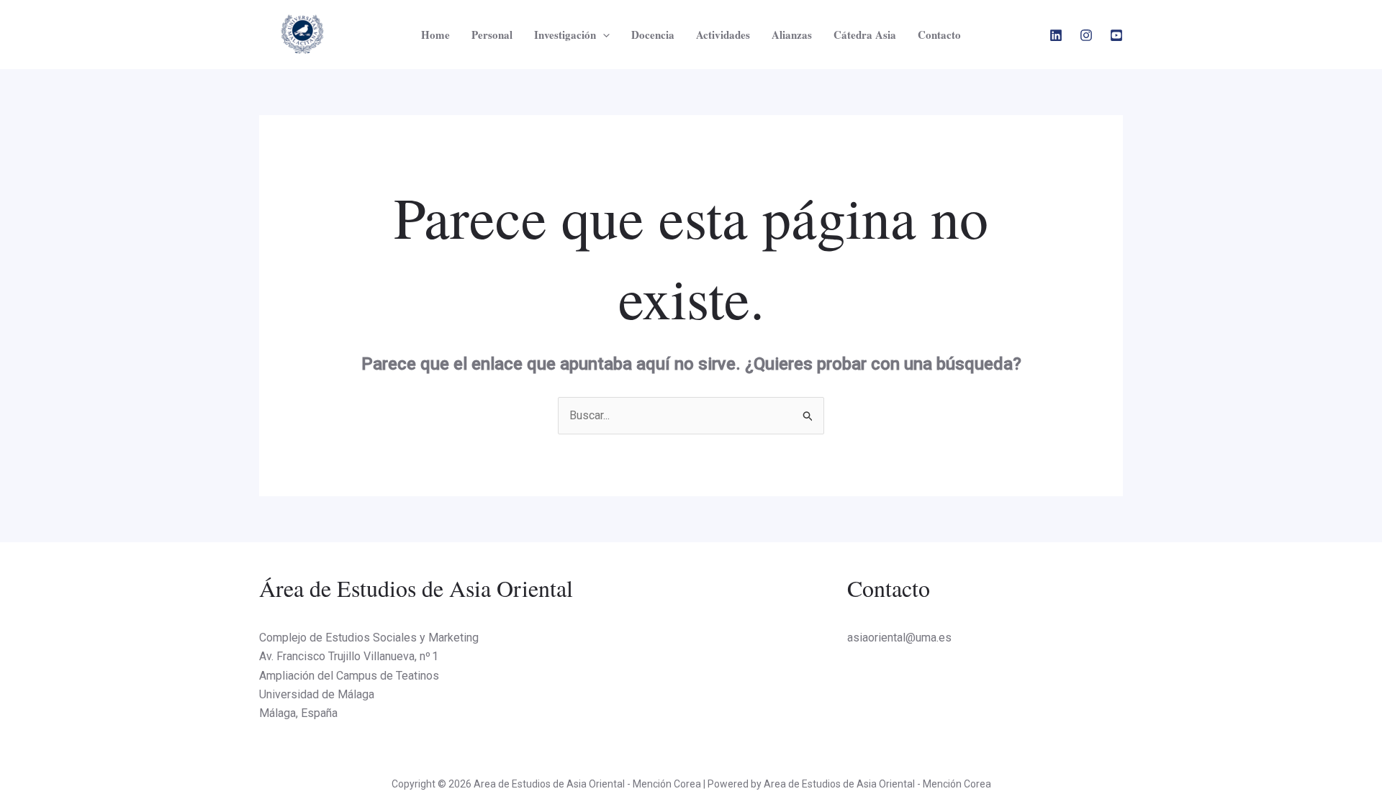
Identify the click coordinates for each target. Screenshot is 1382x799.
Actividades (723, 34)
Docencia (652, 34)
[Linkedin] (1055, 35)
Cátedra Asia (865, 34)
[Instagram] (1086, 35)
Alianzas (792, 34)
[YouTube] (1116, 35)
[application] (603, 34)
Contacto (939, 34)
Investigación (565, 34)
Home (435, 34)
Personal (491, 34)
